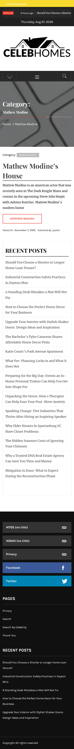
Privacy (11, 554)
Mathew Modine (27, 155)
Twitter (11, 581)
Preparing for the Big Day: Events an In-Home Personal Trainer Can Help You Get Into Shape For (36, 381)
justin (56, 230)
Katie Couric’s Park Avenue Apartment (34, 351)
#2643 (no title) (17, 541)
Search (7, 619)
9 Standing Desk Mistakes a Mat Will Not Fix (30, 690)
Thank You (9, 635)
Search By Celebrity (15, 627)
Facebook (13, 568)
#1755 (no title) (17, 527)
